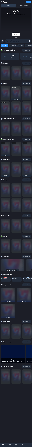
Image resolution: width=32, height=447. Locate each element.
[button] (1, 2)
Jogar (16, 34)
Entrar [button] (23, 1)
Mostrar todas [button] (26, 50)
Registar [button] (29, 1)
